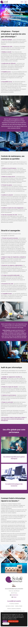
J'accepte (5, 621)
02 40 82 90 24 (14, 595)
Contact (14, 597)
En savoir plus (6, 623)
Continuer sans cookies (13, 621)
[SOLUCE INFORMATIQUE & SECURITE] (4, 2)
